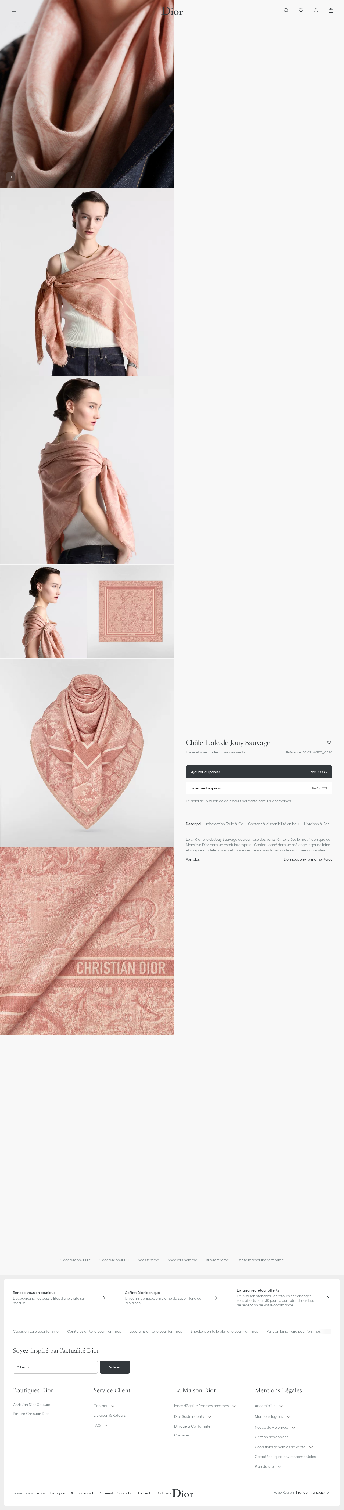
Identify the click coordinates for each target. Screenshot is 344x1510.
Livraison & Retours (110, 1415)
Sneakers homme (182, 1260)
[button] (87, 94)
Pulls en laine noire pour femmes (294, 1331)
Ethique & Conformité (192, 1426)
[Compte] (316, 11)
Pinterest (105, 1493)
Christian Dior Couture (31, 1405)
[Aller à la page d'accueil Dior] (172, 11)
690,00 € (259, 772)
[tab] (194, 823)
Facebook (85, 1493)
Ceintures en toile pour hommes (94, 1331)
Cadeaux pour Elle (75, 1260)
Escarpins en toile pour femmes (156, 1331)
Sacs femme (148, 1260)
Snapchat (125, 1493)
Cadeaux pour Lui (114, 1260)
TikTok (40, 1493)
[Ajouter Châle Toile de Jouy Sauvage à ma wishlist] (329, 742)
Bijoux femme (217, 1260)
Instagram (58, 1493)
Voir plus (193, 859)
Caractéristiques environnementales (285, 1456)
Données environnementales (308, 859)
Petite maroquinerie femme (261, 1260)
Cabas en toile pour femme (36, 1331)
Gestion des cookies (271, 1437)
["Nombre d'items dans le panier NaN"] (331, 11)
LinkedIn (145, 1493)
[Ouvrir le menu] (14, 10)
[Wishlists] (301, 11)
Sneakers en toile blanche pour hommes (224, 1331)
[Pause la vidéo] (10, 176)
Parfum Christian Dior (31, 1413)
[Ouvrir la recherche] (286, 11)
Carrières (181, 1435)
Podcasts (163, 1493)
